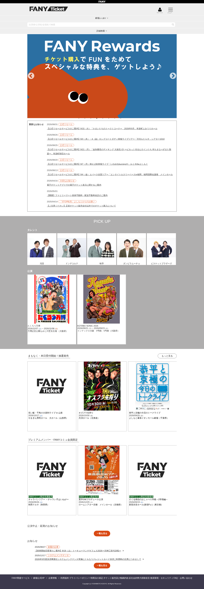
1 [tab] (82, 118)
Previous (31, 76)
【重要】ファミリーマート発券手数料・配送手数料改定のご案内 (77, 195)
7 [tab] (117, 118)
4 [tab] (100, 118)
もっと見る (167, 356)
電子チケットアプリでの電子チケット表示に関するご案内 (74, 185)
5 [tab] (105, 118)
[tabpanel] (102, 76)
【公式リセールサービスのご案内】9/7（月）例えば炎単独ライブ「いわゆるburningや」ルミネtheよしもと (97, 164)
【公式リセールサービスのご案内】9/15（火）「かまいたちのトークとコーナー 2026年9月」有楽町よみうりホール (102, 128)
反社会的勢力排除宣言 (139, 578)
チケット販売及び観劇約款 (116, 578)
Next (173, 76)
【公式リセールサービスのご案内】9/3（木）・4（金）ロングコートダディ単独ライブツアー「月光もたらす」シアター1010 (106, 139)
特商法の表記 (97, 578)
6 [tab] (111, 118)
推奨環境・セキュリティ (161, 578)
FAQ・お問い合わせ (183, 578)
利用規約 (64, 578)
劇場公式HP (39, 578)
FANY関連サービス (21, 578)
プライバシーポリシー (79, 578)
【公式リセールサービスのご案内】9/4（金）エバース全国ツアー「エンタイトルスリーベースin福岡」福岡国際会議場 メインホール (110, 174)
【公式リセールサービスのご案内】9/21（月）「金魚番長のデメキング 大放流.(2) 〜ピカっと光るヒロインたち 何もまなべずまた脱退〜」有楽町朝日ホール (109, 151)
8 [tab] (123, 118)
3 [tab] (94, 118)
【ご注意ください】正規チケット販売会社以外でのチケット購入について (81, 206)
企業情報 (52, 578)
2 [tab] (88, 118)
